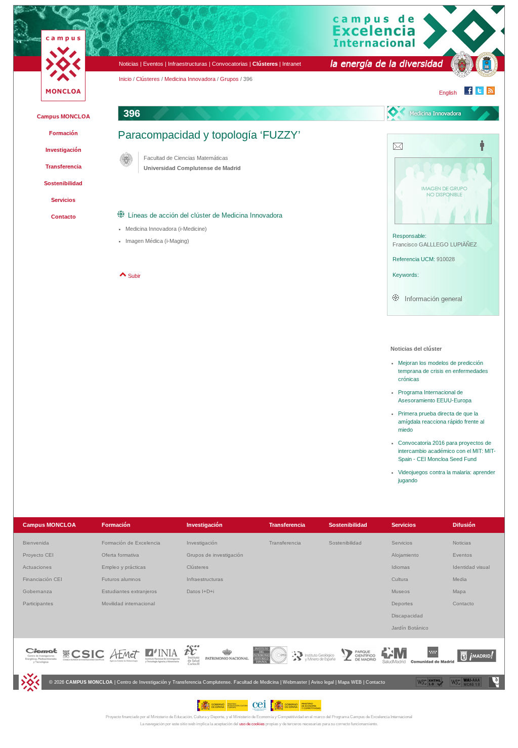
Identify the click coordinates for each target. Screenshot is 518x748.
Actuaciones (37, 567)
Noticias (129, 64)
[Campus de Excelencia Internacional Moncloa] (63, 99)
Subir (134, 276)
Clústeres (148, 79)
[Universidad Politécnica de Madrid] (485, 65)
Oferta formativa (120, 555)
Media (460, 579)
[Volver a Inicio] (30, 690)
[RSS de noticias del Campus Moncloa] (492, 93)
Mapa (459, 591)
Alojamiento (405, 555)
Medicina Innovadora (189, 79)
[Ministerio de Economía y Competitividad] (296, 710)
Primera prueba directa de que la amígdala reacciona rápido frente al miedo (441, 421)
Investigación (63, 150)
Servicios (63, 200)
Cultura (400, 579)
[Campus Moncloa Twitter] (481, 93)
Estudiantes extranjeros (129, 591)
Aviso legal (322, 682)
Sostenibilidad (63, 183)
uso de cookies (252, 724)
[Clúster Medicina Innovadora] (443, 113)
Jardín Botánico (410, 628)
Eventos (153, 64)
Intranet (291, 64)
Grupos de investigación (215, 555)
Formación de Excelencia (131, 543)
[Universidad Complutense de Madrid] (460, 65)
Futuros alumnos (121, 579)
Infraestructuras (187, 64)
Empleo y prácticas (124, 567)
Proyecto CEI (38, 555)
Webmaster (295, 682)
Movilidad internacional (128, 603)
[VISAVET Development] (493, 686)
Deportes (402, 603)
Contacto (63, 217)
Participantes (38, 603)
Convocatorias (230, 64)
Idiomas (401, 567)
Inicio (125, 79)
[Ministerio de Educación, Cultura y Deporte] (224, 710)
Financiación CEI (42, 579)
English (448, 93)
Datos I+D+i (200, 591)
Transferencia (63, 166)
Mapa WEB (350, 682)
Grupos (229, 79)
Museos (401, 591)
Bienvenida (36, 543)
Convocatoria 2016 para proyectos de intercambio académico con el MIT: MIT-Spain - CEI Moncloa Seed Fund (447, 451)
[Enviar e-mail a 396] (398, 149)
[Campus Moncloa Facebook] (470, 93)
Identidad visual (471, 567)
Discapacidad (407, 615)
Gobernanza (37, 591)
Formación (63, 133)
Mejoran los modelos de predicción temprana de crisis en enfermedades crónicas (443, 371)
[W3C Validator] (430, 686)
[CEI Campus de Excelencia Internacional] (261, 710)
